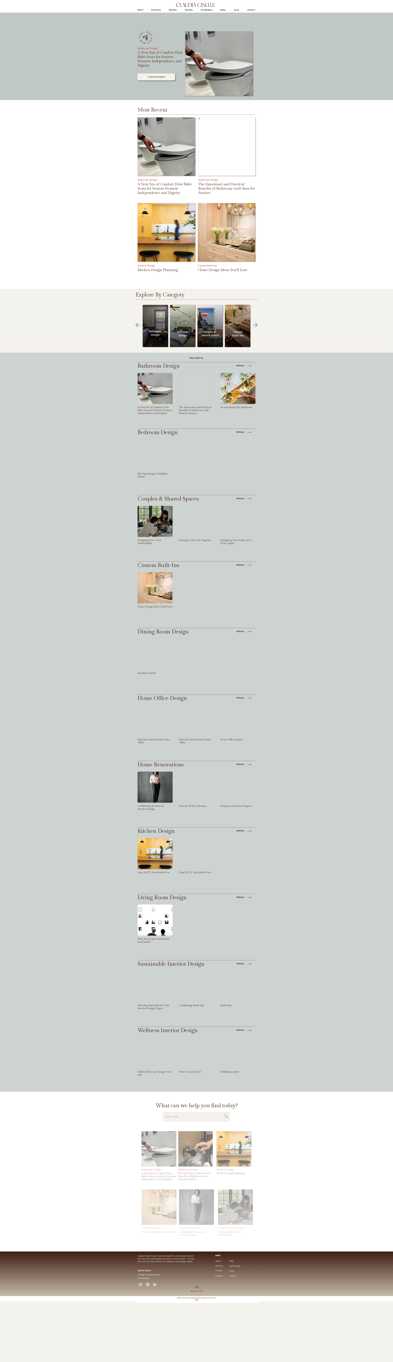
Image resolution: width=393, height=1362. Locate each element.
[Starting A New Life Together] (196, 521)
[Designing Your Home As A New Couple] (237, 521)
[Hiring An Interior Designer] (237, 787)
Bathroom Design (148, 48)
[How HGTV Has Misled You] (196, 853)
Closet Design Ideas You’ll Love (222, 270)
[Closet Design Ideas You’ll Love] (226, 232)
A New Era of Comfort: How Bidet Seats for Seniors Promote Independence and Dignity (160, 59)
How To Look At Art (190, 1071)
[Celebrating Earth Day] (196, 986)
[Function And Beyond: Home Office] (196, 720)
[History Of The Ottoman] (196, 787)
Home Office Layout (231, 739)
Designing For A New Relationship (149, 542)
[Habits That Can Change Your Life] (155, 1052)
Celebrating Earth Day (191, 1005)
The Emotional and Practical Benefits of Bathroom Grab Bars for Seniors (226, 188)
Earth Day (226, 1005)
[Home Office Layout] (237, 720)
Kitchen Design (146, 265)
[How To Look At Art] (196, 1052)
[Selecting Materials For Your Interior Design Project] (155, 986)
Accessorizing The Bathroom (236, 407)
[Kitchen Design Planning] (166, 232)
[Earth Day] (237, 986)
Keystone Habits (147, 673)
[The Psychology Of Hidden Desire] (155, 454)
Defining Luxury (229, 1071)
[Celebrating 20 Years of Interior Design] (155, 787)
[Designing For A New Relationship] (155, 521)
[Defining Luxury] (237, 1052)
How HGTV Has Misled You (154, 872)
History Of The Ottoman (192, 806)
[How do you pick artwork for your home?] (155, 920)
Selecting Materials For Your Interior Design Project (153, 1007)
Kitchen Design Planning (158, 270)
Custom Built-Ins (207, 265)
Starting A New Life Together (195, 540)
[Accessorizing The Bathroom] (237, 388)
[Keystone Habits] (155, 654)
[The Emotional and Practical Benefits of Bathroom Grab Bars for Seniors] (226, 146)
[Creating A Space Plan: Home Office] (155, 720)
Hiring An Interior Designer (236, 806)
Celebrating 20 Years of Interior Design (150, 807)
